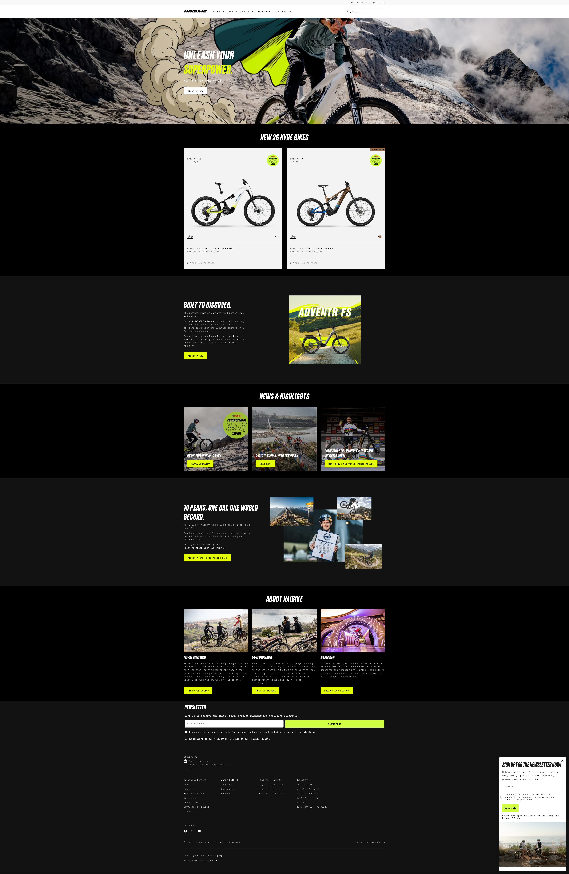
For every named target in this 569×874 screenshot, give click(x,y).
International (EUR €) (368, 2)
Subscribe (335, 723)
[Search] (349, 11)
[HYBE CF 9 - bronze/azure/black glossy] (380, 236)
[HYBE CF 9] (336, 201)
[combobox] (365, 11)
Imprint (358, 842)
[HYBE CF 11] (233, 201)
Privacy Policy (376, 842)
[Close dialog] (562, 760)
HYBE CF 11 (223, 536)
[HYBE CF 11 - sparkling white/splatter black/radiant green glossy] (277, 236)
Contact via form (199, 761)
